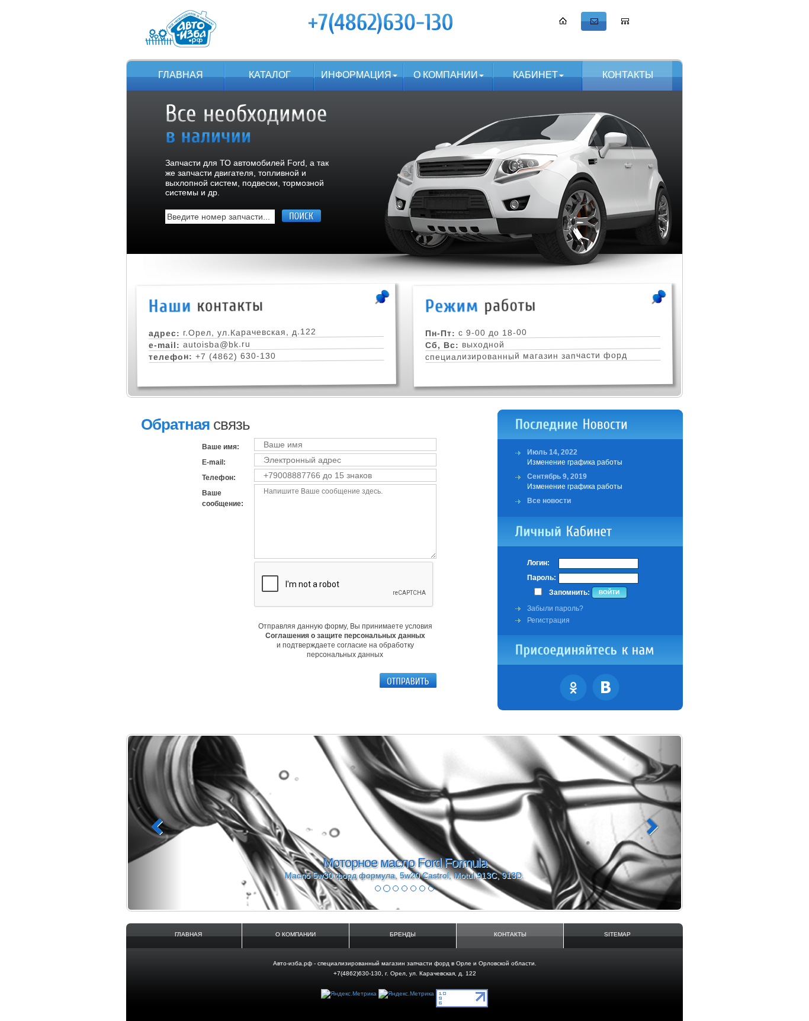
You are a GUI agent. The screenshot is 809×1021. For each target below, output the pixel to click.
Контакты (627, 75)
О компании (445, 75)
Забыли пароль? (555, 608)
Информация (356, 75)
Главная (180, 75)
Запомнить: (569, 592)
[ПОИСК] (301, 216)
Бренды (403, 934)
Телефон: (219, 478)
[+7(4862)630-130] (381, 23)
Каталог (270, 75)
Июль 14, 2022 (552, 452)
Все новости (549, 501)
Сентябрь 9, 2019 (557, 476)
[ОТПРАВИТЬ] (408, 680)
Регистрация (548, 620)
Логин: (538, 563)
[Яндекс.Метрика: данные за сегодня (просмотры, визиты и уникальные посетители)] (349, 994)
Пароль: (541, 578)
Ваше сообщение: (222, 498)
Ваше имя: (220, 447)
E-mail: (214, 462)
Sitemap (617, 934)
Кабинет (535, 75)
